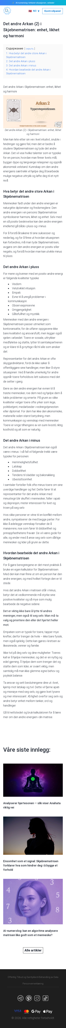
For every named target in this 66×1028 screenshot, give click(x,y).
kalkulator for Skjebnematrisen (39, 569)
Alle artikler (33, 950)
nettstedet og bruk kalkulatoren (29, 712)
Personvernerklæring (33, 983)
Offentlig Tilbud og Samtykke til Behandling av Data (33, 977)
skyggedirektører (13, 363)
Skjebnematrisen (23, 148)
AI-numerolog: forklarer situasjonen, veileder (35, 3)
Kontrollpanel (52, 11)
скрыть (30, 48)
